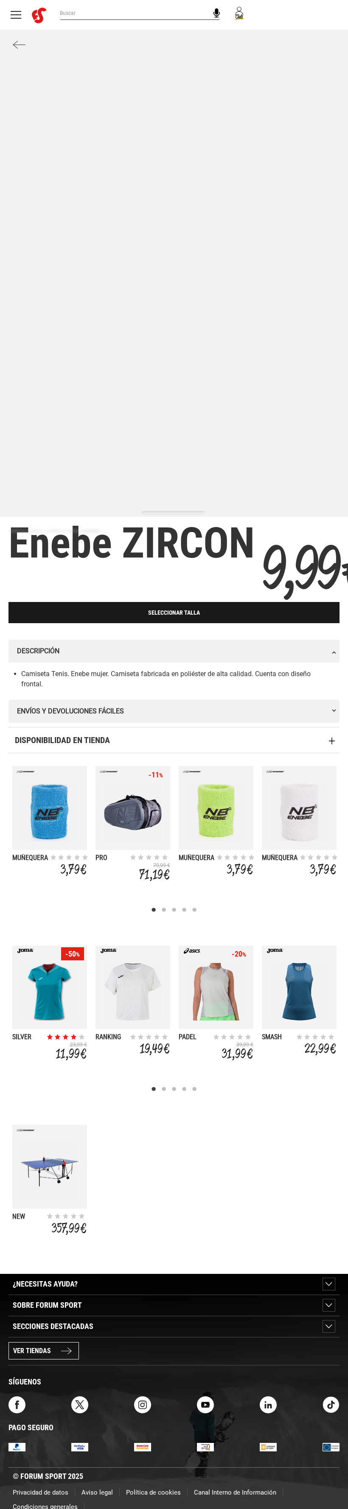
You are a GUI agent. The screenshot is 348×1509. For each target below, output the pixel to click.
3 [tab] (174, 910)
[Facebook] (16, 1404)
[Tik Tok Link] (331, 1404)
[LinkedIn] (268, 1404)
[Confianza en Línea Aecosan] (268, 1447)
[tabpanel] (49, 823)
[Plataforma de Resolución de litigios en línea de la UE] (331, 1447)
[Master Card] (142, 1447)
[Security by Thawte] (205, 1447)
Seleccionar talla (174, 612)
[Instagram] (142, 1404)
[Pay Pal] (16, 1447)
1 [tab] (153, 910)
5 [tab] (194, 910)
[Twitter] (79, 1404)
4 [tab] (184, 910)
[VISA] (79, 1447)
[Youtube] (205, 1404)
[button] (329, 1478)
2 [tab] (164, 910)
